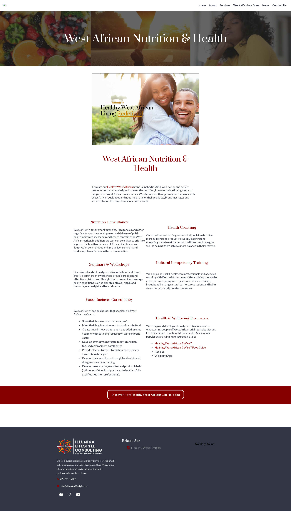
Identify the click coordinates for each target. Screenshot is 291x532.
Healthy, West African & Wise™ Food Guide (180, 347)
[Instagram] (69, 494)
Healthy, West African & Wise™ (173, 343)
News (265, 5)
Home (202, 5)
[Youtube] (78, 494)
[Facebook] (61, 494)
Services (225, 5)
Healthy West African (120, 186)
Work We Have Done (246, 5)
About (213, 5)
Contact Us (279, 5)
